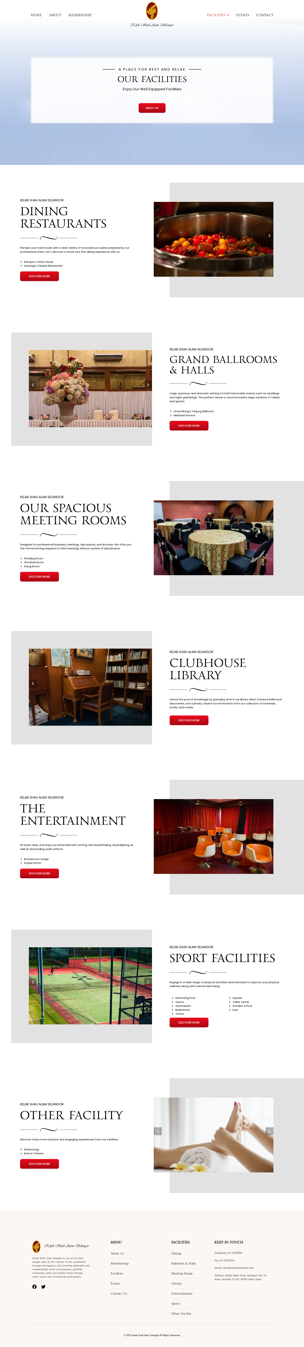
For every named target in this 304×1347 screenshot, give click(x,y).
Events (242, 15)
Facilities (216, 15)
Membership (80, 15)
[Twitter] (43, 1287)
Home (36, 15)
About (55, 15)
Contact (264, 15)
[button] (152, 108)
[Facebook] (34, 1287)
